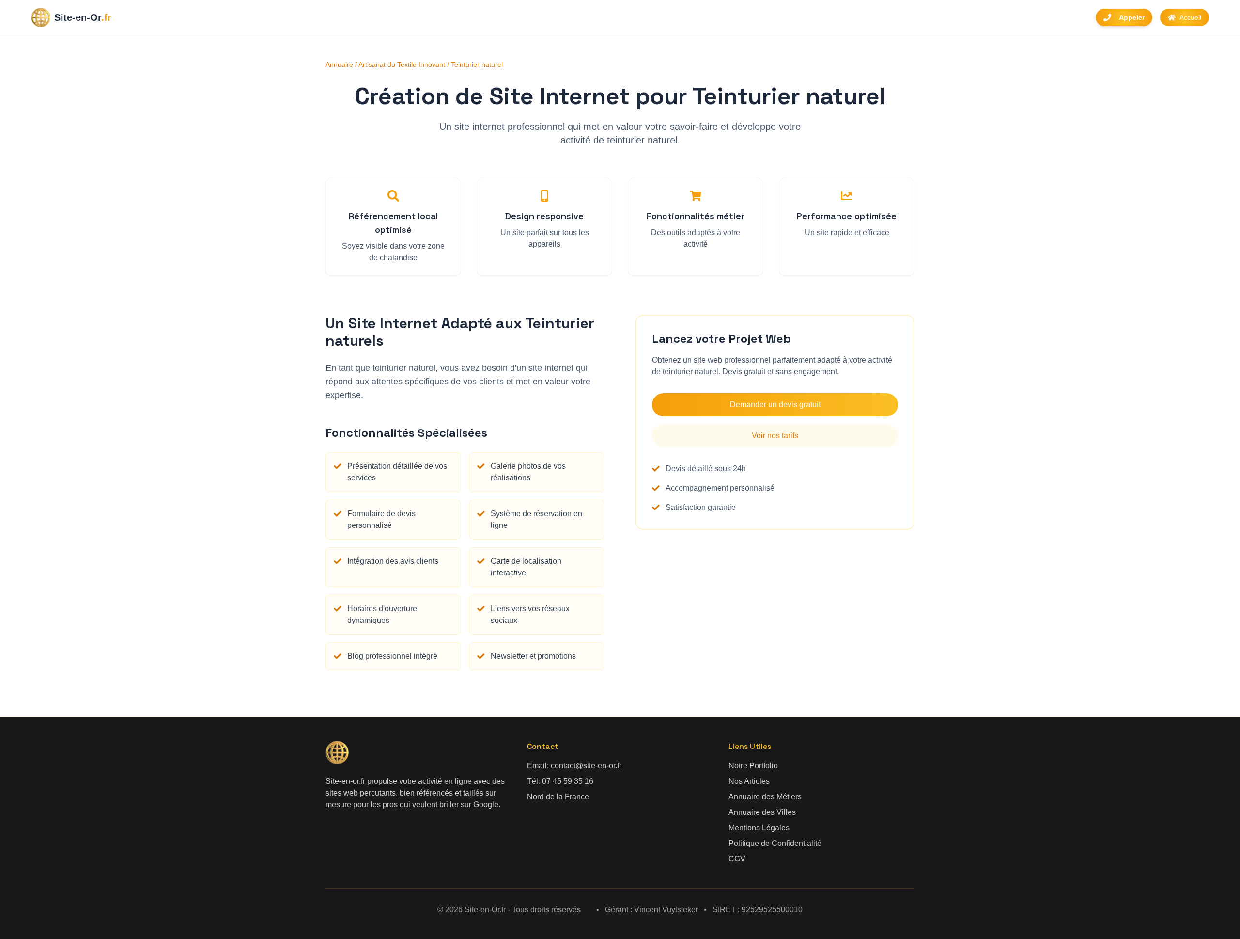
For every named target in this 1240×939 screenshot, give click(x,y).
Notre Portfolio (753, 766)
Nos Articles (749, 781)
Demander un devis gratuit (775, 404)
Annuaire (339, 64)
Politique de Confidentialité (775, 843)
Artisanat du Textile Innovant (401, 64)
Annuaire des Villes (762, 812)
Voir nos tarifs (775, 435)
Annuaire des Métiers (765, 797)
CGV (736, 859)
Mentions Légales (759, 828)
